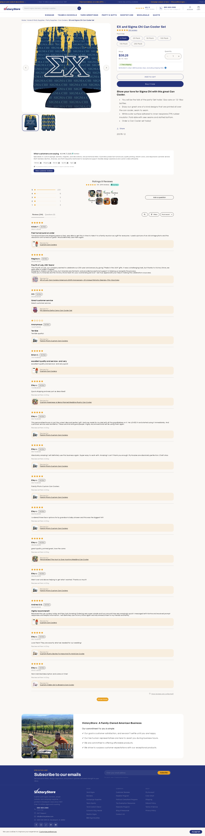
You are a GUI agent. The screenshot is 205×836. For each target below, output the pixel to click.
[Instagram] (41, 825)
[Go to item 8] (114, 201)
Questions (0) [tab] (50, 214)
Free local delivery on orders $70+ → (93, 2)
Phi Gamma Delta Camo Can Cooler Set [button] (56, 310)
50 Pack (150, 38)
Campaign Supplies (93, 799)
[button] (122, 30)
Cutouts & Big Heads (94, 810)
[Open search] (145, 214)
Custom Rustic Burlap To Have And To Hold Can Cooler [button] (62, 654)
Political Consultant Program (127, 799)
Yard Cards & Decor (93, 807)
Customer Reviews (123, 792)
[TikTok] (46, 825)
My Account (150, 792)
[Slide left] (25, 67)
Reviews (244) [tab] (37, 214)
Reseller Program (122, 796)
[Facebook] (36, 825)
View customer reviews (44, 171)
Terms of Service (152, 807)
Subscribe (164, 773)
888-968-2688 (43, 808)
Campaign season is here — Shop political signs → (169, 2)
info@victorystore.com (45, 816)
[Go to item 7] (106, 201)
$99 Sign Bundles (93, 818)
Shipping (149, 799)
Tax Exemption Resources (125, 803)
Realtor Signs (91, 814)
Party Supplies (51, 20)
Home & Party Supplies (35, 20)
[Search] (79, 8)
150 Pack (123, 44)
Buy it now (150, 84)
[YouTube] (56, 825)
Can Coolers (62, 20)
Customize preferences (48, 832)
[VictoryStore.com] (12, 8)
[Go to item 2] (99, 193)
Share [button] (122, 129)
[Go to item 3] (106, 193)
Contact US (120, 814)
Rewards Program (123, 807)
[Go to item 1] (91, 193)
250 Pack (138, 44)
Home (24, 20)
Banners (89, 796)
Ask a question (159, 197)
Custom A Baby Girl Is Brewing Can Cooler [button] (57, 685)
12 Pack (123, 38)
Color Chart (150, 796)
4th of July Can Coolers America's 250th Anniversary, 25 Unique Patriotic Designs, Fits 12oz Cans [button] (79, 280)
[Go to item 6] (99, 201)
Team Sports (91, 803)
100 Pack (164, 38)
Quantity (168, 51)
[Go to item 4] (114, 193)
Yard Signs (90, 792)
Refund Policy (151, 803)
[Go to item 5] (91, 201)
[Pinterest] (51, 825)
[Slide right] (106, 67)
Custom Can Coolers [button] (48, 245)
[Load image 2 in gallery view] (48, 122)
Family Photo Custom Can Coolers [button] (54, 341)
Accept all (196, 832)
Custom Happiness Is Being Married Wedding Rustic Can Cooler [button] (66, 402)
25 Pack (136, 38)
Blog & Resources (122, 810)
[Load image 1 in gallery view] (30, 122)
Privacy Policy (151, 810)
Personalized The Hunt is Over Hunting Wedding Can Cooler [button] (64, 559)
